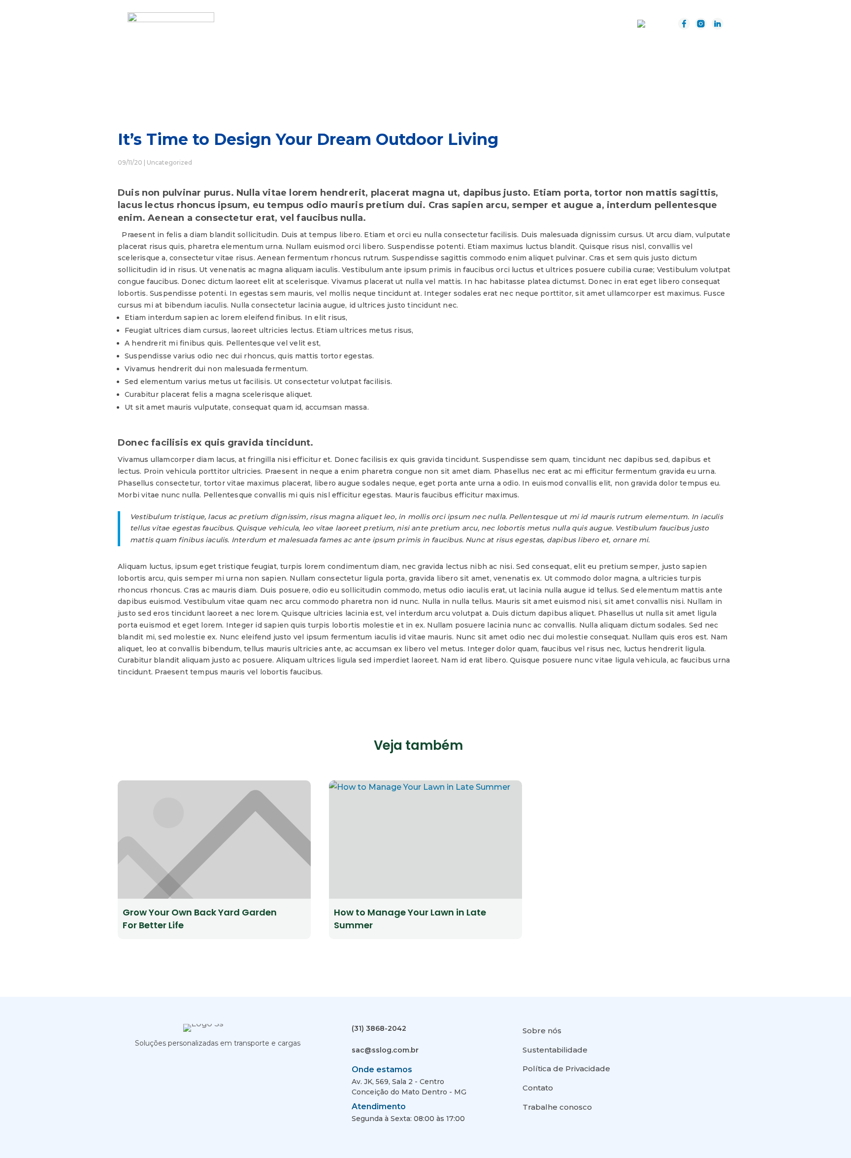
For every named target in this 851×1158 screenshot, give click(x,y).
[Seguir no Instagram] (160, 1064)
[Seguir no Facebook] (138, 1064)
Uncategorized (169, 162)
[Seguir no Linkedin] (183, 1064)
